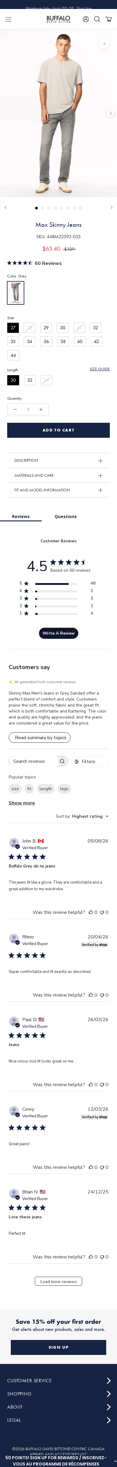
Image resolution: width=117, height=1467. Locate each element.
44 (13, 355)
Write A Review (59, 633)
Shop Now (84, 4)
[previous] (6, 113)
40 (79, 341)
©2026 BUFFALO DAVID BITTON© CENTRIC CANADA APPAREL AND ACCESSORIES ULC (58, 1451)
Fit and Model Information (42, 490)
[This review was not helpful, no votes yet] (102, 912)
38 (63, 341)
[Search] (97, 19)
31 (79, 328)
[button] (58, 1461)
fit (29, 789)
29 (46, 328)
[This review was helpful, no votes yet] (91, 912)
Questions (66, 516)
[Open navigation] (8, 19)
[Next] (111, 207)
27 (13, 328)
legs (64, 789)
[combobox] (82, 816)
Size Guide (100, 369)
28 (29, 328)
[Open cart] (109, 19)
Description (26, 460)
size (15, 789)
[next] (110, 113)
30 (62, 328)
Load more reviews (58, 1282)
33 (13, 341)
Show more (22, 803)
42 (96, 341)
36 (46, 341)
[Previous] (5, 207)
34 (29, 341)
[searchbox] (33, 761)
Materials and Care (34, 475)
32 (95, 328)
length (46, 789)
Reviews (21, 516)
